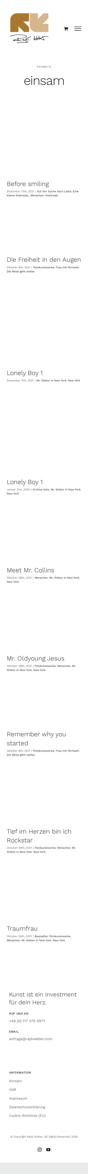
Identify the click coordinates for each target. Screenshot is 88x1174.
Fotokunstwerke (43, 267)
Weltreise (51, 195)
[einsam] (44, 148)
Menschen (37, 195)
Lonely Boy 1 (25, 373)
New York (74, 380)
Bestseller (41, 936)
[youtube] (48, 1150)
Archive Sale (41, 489)
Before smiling (28, 184)
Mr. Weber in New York (51, 380)
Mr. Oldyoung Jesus (35, 658)
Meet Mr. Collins (30, 570)
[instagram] (40, 1150)
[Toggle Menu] (77, 29)
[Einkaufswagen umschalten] (66, 28)
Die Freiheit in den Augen (44, 259)
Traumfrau (22, 928)
